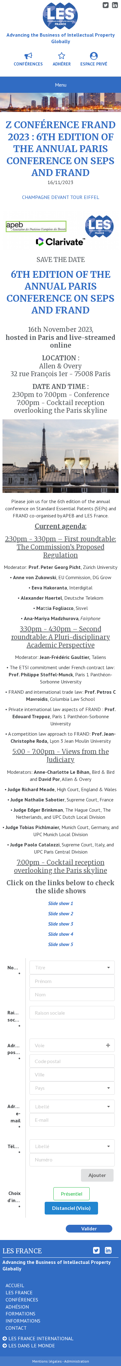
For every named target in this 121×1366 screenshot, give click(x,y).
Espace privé (93, 64)
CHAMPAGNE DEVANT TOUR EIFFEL (60, 197)
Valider (89, 1228)
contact (16, 1328)
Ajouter (97, 1175)
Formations (20, 1313)
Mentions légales (47, 1361)
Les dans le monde (31, 1345)
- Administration (75, 1361)
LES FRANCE (19, 1292)
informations (23, 1321)
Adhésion (17, 1307)
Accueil (15, 1285)
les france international (41, 1338)
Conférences (28, 64)
